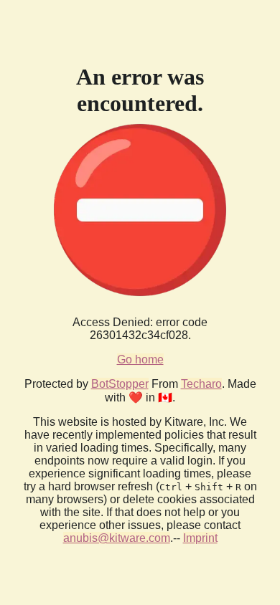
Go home (140, 359)
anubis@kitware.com (116, 538)
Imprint (200, 538)
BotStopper (120, 384)
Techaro (201, 384)
